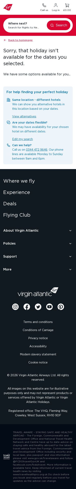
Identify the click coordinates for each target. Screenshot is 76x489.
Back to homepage (20, 40)
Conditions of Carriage (38, 330)
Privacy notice (38, 338)
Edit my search (22, 139)
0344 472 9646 (36, 149)
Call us (44, 10)
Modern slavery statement (38, 354)
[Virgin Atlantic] (38, 292)
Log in (56, 10)
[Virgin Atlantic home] (8, 7)
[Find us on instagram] (15, 307)
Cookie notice (38, 362)
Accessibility (38, 346)
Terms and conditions (38, 322)
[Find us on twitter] (38, 307)
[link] (38, 181)
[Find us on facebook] (27, 307)
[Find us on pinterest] (61, 307)
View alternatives (24, 116)
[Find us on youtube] (49, 307)
